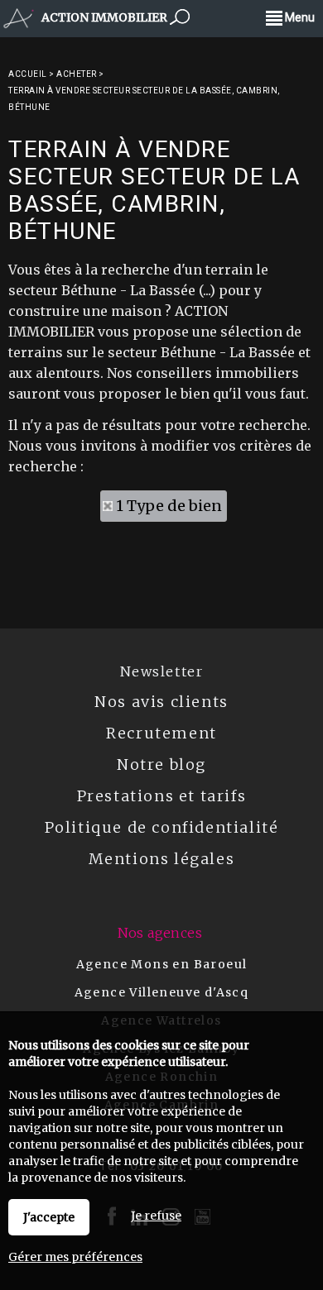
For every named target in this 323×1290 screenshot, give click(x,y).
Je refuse (156, 1215)
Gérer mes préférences (75, 1256)
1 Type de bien (169, 505)
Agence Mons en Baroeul (162, 964)
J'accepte (49, 1217)
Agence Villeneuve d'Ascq (162, 992)
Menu (298, 17)
